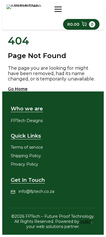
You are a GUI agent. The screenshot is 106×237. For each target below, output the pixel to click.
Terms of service (27, 147)
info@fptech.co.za (36, 191)
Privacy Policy (24, 164)
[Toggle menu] (58, 9)
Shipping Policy (26, 155)
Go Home (17, 88)
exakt (85, 221)
